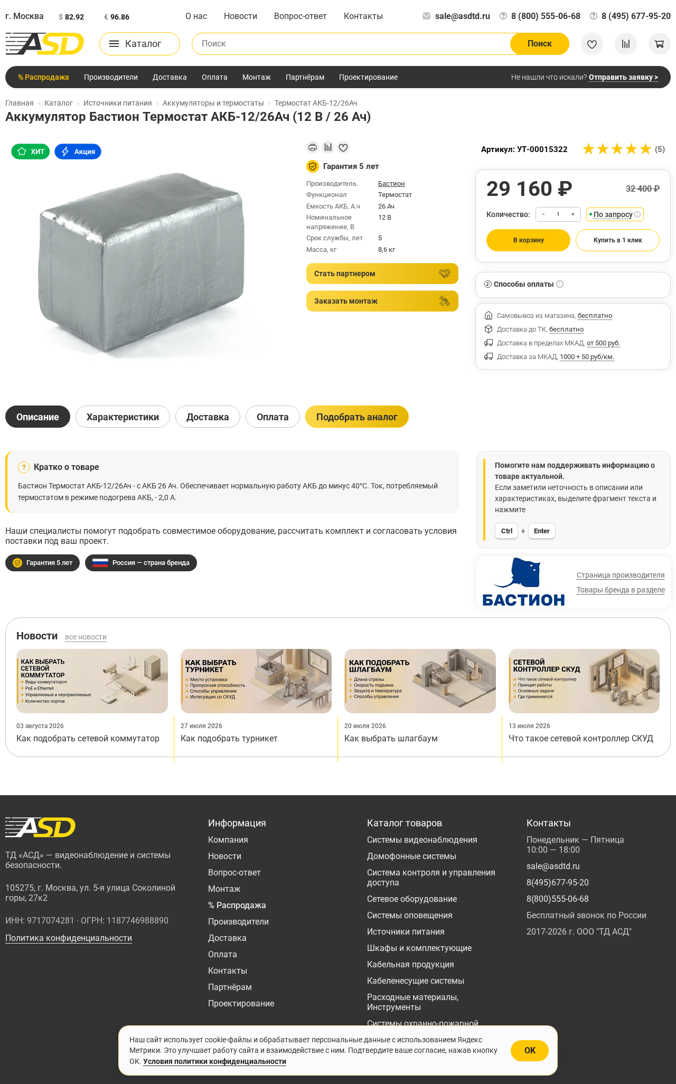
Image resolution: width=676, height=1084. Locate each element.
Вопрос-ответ (300, 16)
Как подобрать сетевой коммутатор (87, 738)
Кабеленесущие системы (415, 981)
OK (530, 1050)
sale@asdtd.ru (462, 16)
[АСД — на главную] (44, 44)
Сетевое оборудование (412, 899)
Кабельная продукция (410, 964)
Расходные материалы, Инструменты (412, 1002)
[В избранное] (343, 147)
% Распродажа (43, 77)
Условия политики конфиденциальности (214, 1061)
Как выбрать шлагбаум (391, 738)
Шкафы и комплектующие (419, 948)
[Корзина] (660, 44)
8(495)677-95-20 (558, 883)
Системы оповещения (410, 915)
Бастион (391, 183)
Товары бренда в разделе (621, 590)
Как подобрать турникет (229, 738)
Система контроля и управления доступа (431, 878)
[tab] (37, 417)
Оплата (215, 77)
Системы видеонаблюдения (422, 840)
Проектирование (368, 77)
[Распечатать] (312, 147)
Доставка (170, 77)
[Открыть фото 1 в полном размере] (147, 264)
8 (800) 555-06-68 (545, 16)
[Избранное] (592, 44)
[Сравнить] (328, 147)
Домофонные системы (411, 856)
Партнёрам (305, 77)
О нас (196, 16)
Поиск (540, 44)
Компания (228, 840)
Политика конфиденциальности (68, 938)
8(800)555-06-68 (558, 899)
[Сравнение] (626, 44)
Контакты (363, 16)
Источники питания (406, 932)
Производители (111, 77)
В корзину (528, 240)
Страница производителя (621, 575)
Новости (240, 16)
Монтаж (256, 77)
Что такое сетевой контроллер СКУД (581, 738)
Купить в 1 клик (618, 240)
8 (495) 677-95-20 (636, 16)
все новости (86, 637)
